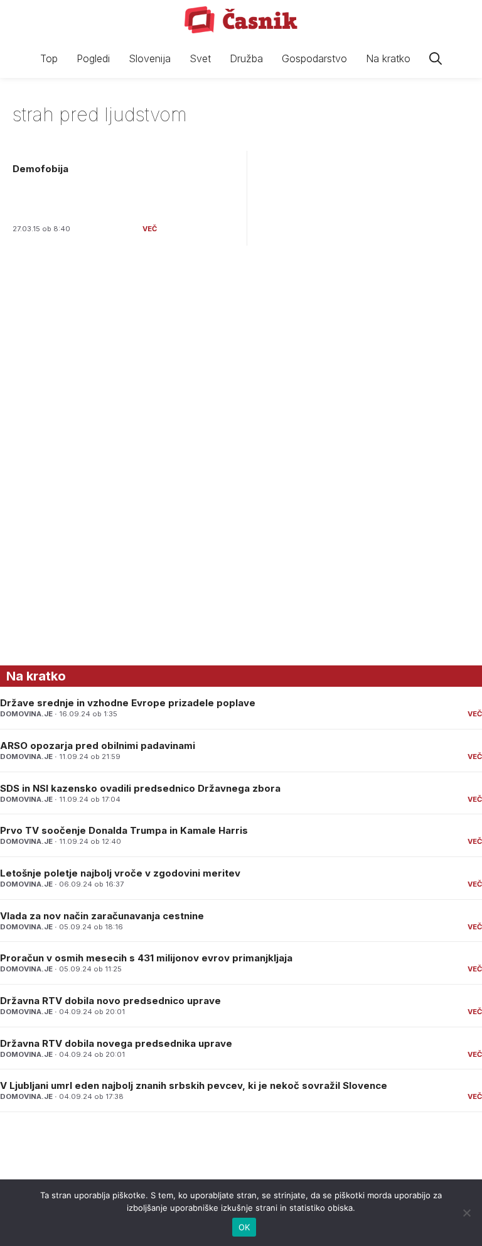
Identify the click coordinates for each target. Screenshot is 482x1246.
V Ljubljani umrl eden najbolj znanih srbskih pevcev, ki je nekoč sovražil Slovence (193, 1085)
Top (49, 58)
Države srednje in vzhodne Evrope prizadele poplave (127, 703)
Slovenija (150, 58)
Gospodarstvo (314, 58)
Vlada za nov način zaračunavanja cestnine (102, 916)
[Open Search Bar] (435, 59)
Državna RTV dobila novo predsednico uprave (110, 1001)
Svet (200, 58)
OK (244, 1227)
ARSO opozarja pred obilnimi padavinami (97, 745)
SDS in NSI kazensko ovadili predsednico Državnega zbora (140, 788)
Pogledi (93, 58)
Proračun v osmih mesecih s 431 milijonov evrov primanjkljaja (146, 958)
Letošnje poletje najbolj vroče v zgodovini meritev (120, 873)
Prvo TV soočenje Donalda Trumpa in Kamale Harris (124, 830)
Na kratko (388, 58)
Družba (246, 58)
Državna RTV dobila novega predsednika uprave (116, 1043)
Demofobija (40, 169)
